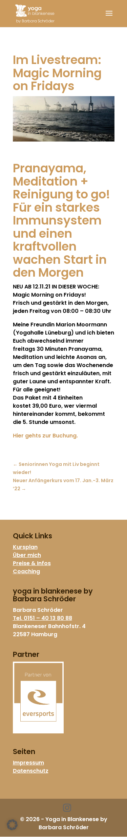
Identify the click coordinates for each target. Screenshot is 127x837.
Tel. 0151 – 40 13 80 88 (42, 618)
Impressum (28, 763)
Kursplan (25, 547)
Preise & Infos (32, 563)
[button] (12, 825)
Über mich (27, 555)
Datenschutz (30, 771)
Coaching (26, 571)
